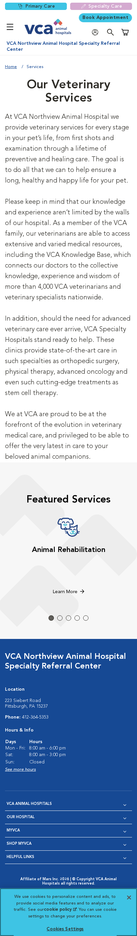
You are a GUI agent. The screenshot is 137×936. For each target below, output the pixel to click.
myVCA (13, 830)
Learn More (65, 591)
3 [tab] (68, 618)
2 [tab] (60, 618)
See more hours (20, 769)
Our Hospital (21, 817)
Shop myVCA (19, 844)
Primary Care (40, 6)
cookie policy (60, 909)
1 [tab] (51, 618)
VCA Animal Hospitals (29, 804)
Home (11, 67)
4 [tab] (77, 618)
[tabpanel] (68, 557)
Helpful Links (20, 857)
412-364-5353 (35, 717)
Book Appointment (105, 17)
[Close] (129, 897)
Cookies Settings (65, 929)
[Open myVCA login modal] (96, 32)
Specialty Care (105, 6)
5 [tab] (85, 618)
